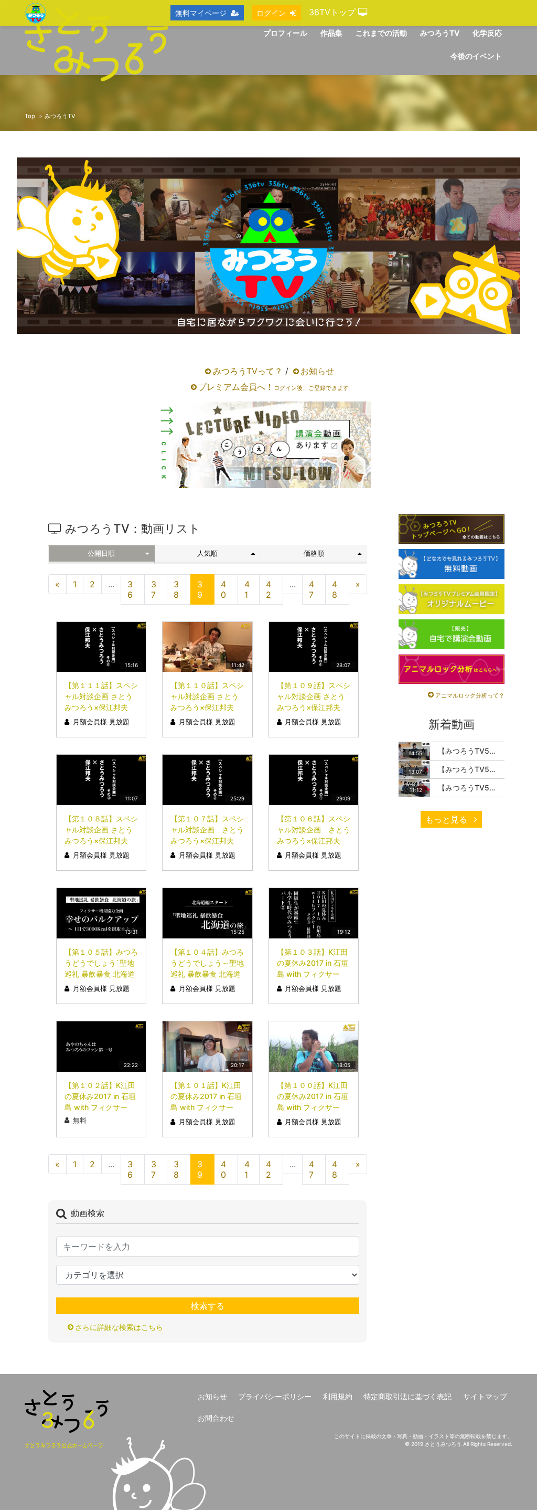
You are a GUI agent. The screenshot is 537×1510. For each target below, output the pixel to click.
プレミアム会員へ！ (273, 387)
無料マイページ (201, 12)
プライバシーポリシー (275, 1396)
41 (247, 589)
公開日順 (101, 553)
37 (153, 589)
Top (30, 116)
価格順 (314, 553)
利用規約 (337, 1396)
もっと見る (447, 819)
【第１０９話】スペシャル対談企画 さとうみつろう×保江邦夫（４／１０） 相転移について (313, 707)
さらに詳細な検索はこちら (119, 1327)
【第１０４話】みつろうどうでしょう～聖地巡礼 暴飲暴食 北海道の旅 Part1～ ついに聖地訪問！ (207, 973)
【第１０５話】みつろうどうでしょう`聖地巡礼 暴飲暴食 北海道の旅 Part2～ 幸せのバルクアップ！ (101, 973)
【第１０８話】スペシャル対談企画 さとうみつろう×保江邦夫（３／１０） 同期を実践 (101, 840)
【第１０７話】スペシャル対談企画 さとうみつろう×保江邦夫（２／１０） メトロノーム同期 (207, 840)
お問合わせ (216, 1417)
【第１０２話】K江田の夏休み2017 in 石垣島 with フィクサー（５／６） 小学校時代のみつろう (101, 1107)
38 (176, 589)
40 (223, 589)
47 (311, 589)
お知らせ (317, 371)
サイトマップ (485, 1396)
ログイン (271, 12)
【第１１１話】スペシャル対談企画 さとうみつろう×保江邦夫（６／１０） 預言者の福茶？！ (101, 707)
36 (130, 589)
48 (334, 589)
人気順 (207, 553)
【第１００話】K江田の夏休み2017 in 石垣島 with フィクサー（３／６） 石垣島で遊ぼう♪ (312, 1107)
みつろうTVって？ (248, 371)
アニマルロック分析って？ (469, 695)
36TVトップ (333, 12)
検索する (207, 1306)
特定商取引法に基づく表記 (407, 1396)
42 (268, 589)
